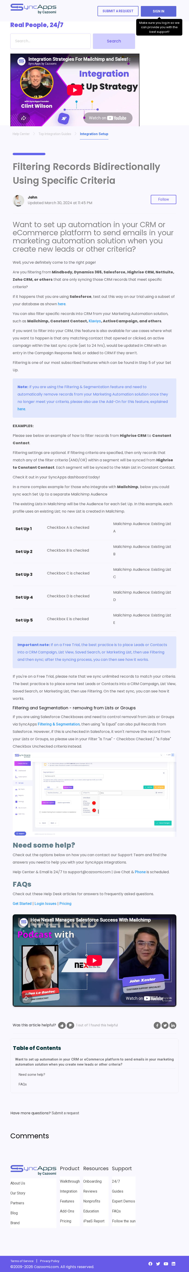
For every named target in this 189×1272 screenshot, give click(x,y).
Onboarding (92, 1181)
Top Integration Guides (54, 134)
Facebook (157, 1025)
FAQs (23, 1084)
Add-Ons (67, 1211)
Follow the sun (124, 1221)
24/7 (116, 1181)
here (61, 304)
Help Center (21, 134)
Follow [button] (163, 199)
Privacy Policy (49, 1261)
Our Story (17, 1193)
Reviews (90, 1191)
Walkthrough (70, 1181)
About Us (17, 1183)
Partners (17, 1203)
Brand (15, 1223)
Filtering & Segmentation (59, 724)
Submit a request (118, 11)
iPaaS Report (93, 1221)
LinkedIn (172, 1025)
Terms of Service (21, 1261)
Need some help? (32, 1075)
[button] (62, 1025)
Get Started (22, 903)
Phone (140, 872)
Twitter (165, 1025)
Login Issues (45, 903)
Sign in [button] (158, 11)
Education (91, 1211)
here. (22, 409)
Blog (14, 1213)
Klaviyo (95, 321)
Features (67, 1201)
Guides (117, 1191)
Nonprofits (91, 1201)
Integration (68, 1191)
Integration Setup (94, 134)
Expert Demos (123, 1201)
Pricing (65, 903)
